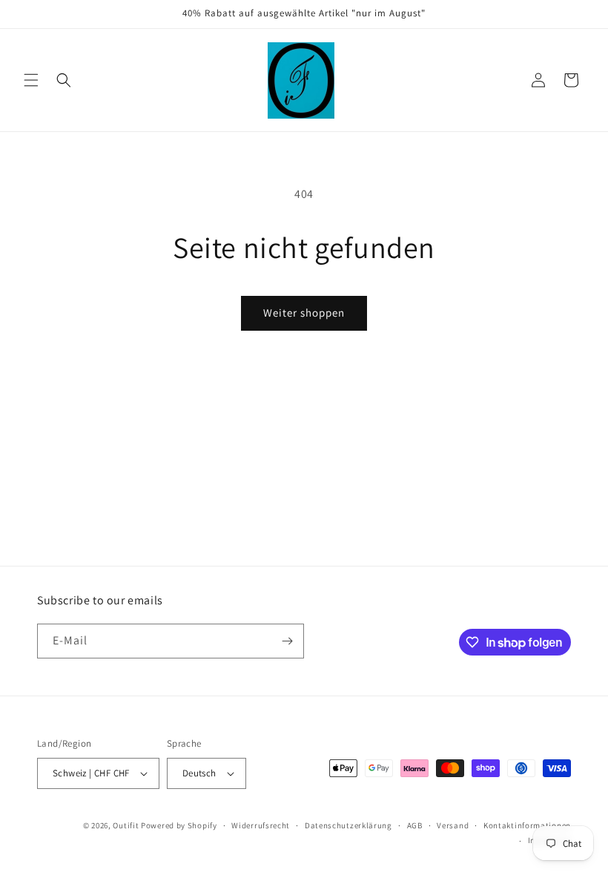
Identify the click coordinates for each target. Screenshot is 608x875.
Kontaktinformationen (527, 825)
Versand (453, 825)
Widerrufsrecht (260, 825)
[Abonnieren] (287, 641)
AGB (415, 825)
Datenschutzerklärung (348, 825)
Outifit (127, 825)
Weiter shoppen (304, 313)
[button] (31, 80)
